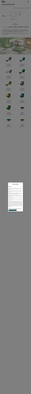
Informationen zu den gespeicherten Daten (15, 208)
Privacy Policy (11, 198)
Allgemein (10, 186)
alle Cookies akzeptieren (12, 210)
